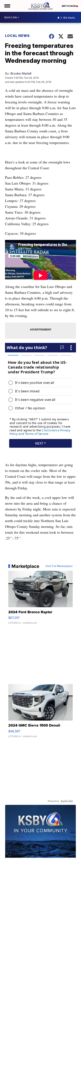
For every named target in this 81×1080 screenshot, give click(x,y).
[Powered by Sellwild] (67, 801)
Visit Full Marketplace (59, 566)
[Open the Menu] (7, 6)
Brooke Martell (20, 73)
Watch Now (69, 6)
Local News (17, 36)
